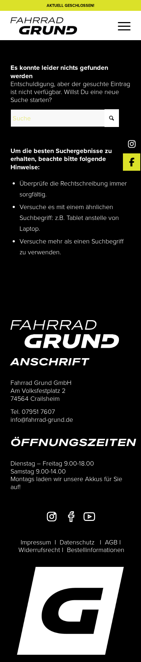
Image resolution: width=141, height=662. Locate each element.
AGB (111, 542)
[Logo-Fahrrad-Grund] (58, 25)
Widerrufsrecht (39, 549)
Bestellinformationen (95, 549)
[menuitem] (121, 25)
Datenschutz (77, 542)
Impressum (36, 542)
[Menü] (121, 25)
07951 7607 (38, 411)
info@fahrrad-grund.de (41, 419)
